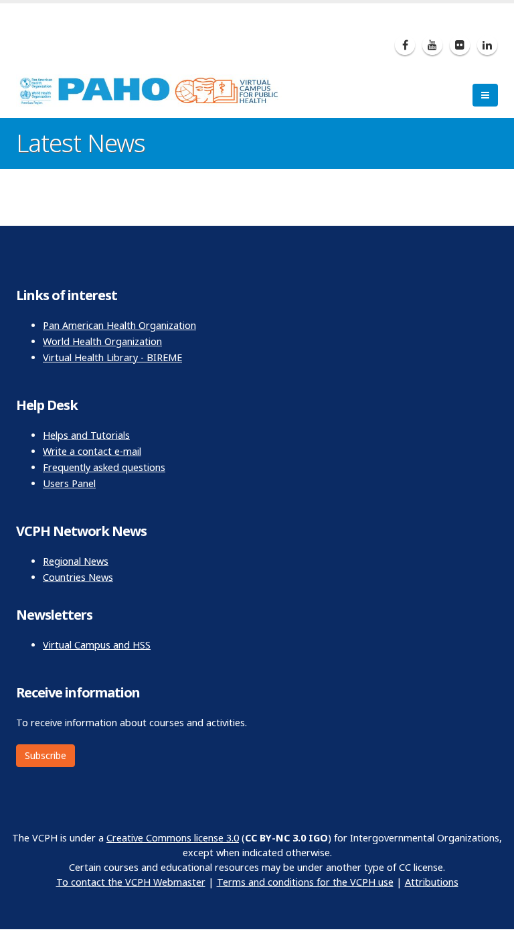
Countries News (78, 577)
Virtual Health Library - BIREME (112, 357)
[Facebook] (405, 45)
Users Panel (69, 483)
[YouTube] (432, 45)
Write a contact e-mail (92, 451)
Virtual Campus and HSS (97, 644)
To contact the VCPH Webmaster (130, 882)
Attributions (431, 882)
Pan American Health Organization (119, 325)
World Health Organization (102, 341)
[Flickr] (460, 45)
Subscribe (45, 755)
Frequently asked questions (104, 467)
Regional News (75, 561)
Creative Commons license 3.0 (172, 837)
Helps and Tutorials (86, 435)
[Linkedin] (487, 45)
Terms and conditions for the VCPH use (305, 882)
